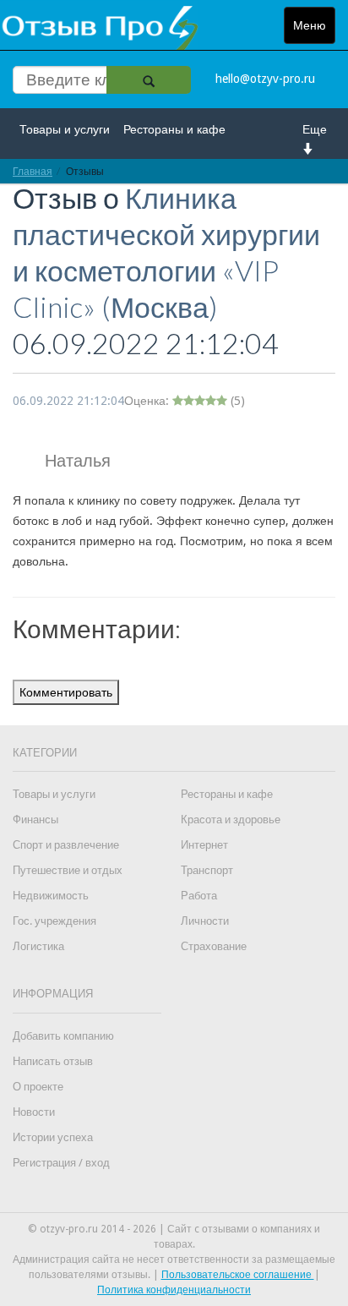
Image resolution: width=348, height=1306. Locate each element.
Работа (199, 895)
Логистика (38, 946)
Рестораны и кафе (174, 129)
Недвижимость (51, 895)
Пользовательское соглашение (237, 1275)
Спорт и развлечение (66, 845)
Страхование (214, 946)
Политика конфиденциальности (174, 1290)
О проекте (38, 1086)
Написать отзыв (53, 1061)
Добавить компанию (63, 1036)
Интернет (204, 845)
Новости (34, 1112)
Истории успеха (53, 1137)
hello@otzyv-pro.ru (265, 78)
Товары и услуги (64, 129)
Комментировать (65, 692)
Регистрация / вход (61, 1162)
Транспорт (207, 870)
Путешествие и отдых (67, 870)
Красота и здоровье (230, 819)
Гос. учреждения (54, 921)
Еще (314, 129)
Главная (32, 171)
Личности (205, 921)
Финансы (35, 819)
